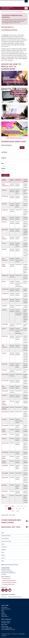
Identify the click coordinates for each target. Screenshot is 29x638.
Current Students (5, 538)
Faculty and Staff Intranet (8, 584)
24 (17, 508)
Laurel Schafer (5, 452)
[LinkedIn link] (6, 590)
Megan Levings (5, 442)
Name (4, 179)
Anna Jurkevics (5, 374)
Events (2, 611)
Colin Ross (4, 419)
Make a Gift (3, 614)
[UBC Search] (26, 1)
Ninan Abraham (5, 425)
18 (19, 506)
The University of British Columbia (10, 2)
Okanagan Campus (5, 622)
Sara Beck (4, 190)
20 (26, 506)
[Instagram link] (2, 590)
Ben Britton (4, 485)
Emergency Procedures (6, 633)
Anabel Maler (5, 324)
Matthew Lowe (5, 275)
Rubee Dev (4, 203)
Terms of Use (14, 633)
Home (2, 532)
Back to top (4, 596)
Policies (3, 555)
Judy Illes (4, 438)
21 (7, 508)
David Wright (5, 491)
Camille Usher (5, 209)
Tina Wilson (4, 305)
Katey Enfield (5, 229)
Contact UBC (4, 607)
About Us (3, 558)
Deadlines (3, 549)
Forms (2, 552)
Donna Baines (5, 473)
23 (13, 508)
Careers (3, 613)
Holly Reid (4, 249)
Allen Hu (4, 328)
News (2, 610)
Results (3, 168)
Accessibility (3, 635)
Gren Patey (4, 434)
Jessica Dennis (5, 380)
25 (20, 508)
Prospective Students (11, 11)
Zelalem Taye (5, 336)
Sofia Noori (4, 395)
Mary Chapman (5, 411)
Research (19, 596)
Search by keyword (6, 145)
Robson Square (4, 626)
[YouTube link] (9, 590)
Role (2, 163)
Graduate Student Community (9, 582)
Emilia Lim (4, 221)
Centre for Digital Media (6, 627)
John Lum (4, 353)
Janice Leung (5, 299)
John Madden (5, 465)
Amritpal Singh (5, 196)
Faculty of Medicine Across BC (8, 629)
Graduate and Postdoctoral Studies (14, 565)
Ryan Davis (4, 369)
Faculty (18, 179)
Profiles (14, 596)
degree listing (11, 56)
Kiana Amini (4, 363)
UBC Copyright (21, 633)
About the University (5, 608)
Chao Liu (4, 243)
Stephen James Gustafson (4, 403)
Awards (3, 544)
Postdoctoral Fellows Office (9, 580)
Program (3, 157)
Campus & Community (6, 541)
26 (24, 508)
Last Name (4, 152)
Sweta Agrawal (5, 289)
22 (10, 508)
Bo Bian (3, 281)
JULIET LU (4, 309)
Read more (16, 22)
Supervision (4, 546)
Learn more (4, 46)
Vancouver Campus (5, 621)
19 (22, 506)
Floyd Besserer (5, 293)
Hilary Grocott (5, 477)
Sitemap (10, 596)
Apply (2, 560)
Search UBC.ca (4, 616)
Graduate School (4, 11)
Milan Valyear (5, 390)
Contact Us (3, 574)
